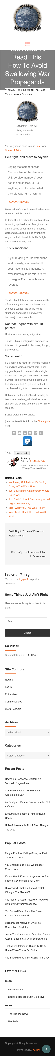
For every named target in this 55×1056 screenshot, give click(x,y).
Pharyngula (43, 421)
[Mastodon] (27, 441)
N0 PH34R (32, 655)
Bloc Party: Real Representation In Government (28, 554)
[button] (14, 433)
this (38, 146)
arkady (11, 90)
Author (10, 453)
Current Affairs (13, 150)
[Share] (46, 1049)
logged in (24, 579)
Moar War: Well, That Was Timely (27, 507)
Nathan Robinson (18, 201)
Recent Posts (22, 453)
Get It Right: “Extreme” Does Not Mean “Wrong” (26, 533)
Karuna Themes (41, 1050)
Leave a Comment (22, 94)
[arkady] (13, 461)
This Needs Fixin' (37, 461)
